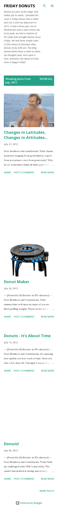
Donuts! (11, 443)
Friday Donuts (19, 5)
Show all (46, 79)
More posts (47, 490)
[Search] (44, 6)
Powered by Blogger (30, 502)
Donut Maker (16, 281)
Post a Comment (24, 172)
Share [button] (7, 172)
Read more (47, 172)
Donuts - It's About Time (27, 335)
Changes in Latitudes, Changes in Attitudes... (26, 135)
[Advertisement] (29, 209)
